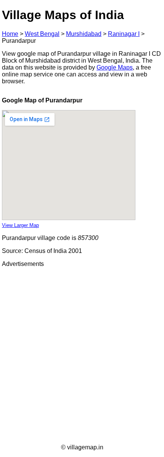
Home (10, 34)
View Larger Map (20, 225)
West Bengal (42, 34)
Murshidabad (83, 34)
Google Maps (114, 67)
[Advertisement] (82, 356)
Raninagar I (124, 34)
